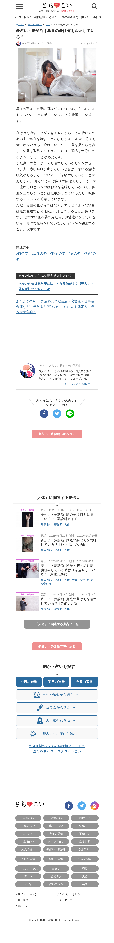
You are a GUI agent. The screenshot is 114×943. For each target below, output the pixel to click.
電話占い (23, 905)
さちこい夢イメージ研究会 (37, 43)
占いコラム (56, 884)
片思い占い (28, 825)
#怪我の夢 (57, 253)
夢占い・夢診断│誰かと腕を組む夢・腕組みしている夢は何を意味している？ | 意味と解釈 (69, 570)
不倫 (28, 884)
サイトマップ (64, 900)
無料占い (85, 17)
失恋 (85, 876)
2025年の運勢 (70, 17)
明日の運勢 (56, 682)
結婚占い (84, 825)
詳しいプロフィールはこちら (79, 384)
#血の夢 (22, 253)
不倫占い (98, 17)
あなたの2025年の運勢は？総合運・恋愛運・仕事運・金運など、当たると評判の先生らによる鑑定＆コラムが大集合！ (57, 306)
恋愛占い (54, 17)
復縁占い (28, 841)
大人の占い (28, 849)
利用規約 (23, 900)
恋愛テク (56, 876)
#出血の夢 (39, 253)
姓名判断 (84, 841)
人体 (48, 24)
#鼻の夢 (75, 253)
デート (28, 876)
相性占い (84, 818)
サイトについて (27, 894)
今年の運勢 (56, 833)
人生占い (28, 833)
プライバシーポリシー (69, 894)
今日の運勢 (29, 682)
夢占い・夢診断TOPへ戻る (57, 434)
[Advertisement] (57, 337)
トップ (18, 17)
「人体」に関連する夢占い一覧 (57, 624)
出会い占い (56, 825)
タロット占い (56, 841)
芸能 (85, 884)
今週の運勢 (84, 682)
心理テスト (85, 849)
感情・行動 (78, 580)
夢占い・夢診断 (35, 24)
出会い (56, 868)
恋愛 (85, 868)
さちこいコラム (28, 868)
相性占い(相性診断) (35, 17)
